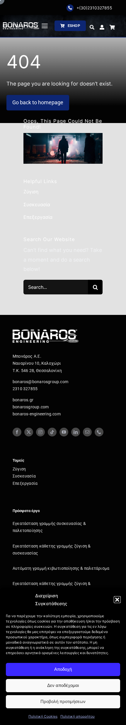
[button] (117, 600)
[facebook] (17, 432)
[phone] (99, 432)
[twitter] (28, 432)
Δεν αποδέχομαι (63, 685)
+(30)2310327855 (94, 7)
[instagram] (40, 432)
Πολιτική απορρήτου (77, 716)
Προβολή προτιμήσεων (63, 701)
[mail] (87, 432)
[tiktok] (52, 432)
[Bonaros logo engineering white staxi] (21, 25)
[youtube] (63, 432)
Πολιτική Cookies (42, 716)
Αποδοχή (63, 669)
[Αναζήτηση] (92, 27)
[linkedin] (75, 432)
